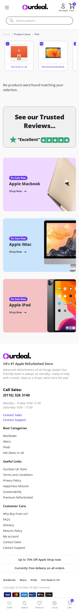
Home (6, 34)
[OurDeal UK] (35, 7)
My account (11, 536)
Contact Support (14, 420)
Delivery (8, 525)
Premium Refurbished (18, 497)
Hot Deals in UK (13, 453)
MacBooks (10, 436)
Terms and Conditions (18, 475)
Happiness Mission (16, 486)
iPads (6, 447)
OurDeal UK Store (15, 469)
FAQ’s (6, 519)
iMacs (7, 441)
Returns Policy (12, 531)
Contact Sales (12, 415)
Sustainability (12, 492)
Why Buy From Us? (15, 514)
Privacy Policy (12, 480)
